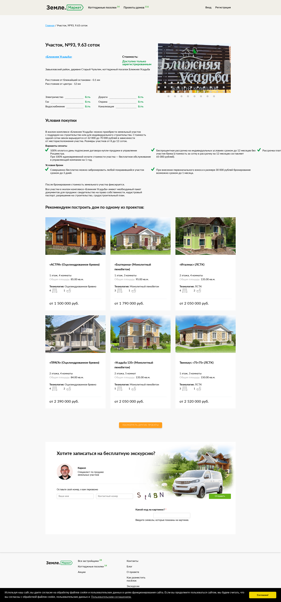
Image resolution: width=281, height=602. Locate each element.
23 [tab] (159, 92)
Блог (129, 566)
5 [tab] (185, 83)
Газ (47, 101)
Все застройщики (88, 561)
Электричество (54, 97)
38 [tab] (194, 96)
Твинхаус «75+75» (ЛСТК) (197, 362)
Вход (208, 7)
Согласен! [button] (262, 595)
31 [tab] (211, 92)
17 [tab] (191, 87)
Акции (82, 572)
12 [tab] (159, 87)
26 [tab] (178, 92)
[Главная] (64, 8)
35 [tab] (175, 96)
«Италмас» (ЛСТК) (192, 264)
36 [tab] (181, 96)
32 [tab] (217, 92)
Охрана (102, 101)
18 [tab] (198, 87)
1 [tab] (159, 83)
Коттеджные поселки (102, 7)
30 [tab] (204, 92)
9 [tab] (211, 83)
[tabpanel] (193, 68)
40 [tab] (207, 96)
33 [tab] (224, 92)
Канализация (106, 106)
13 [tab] (165, 87)
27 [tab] (185, 92)
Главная (49, 25)
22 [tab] (224, 87)
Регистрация (223, 7)
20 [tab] (211, 87)
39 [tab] (201, 96)
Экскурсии (133, 586)
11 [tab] (224, 83)
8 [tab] (204, 83)
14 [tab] (172, 87)
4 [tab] (178, 83)
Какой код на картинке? (142, 509)
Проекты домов (134, 7)
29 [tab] (198, 92)
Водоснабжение (55, 106)
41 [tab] (214, 96)
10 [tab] (217, 83)
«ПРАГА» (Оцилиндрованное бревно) (74, 362)
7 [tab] (198, 83)
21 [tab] (217, 87)
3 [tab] (172, 83)
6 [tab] (191, 83)
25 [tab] (172, 92)
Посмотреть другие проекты (140, 425)
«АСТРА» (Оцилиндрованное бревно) (74, 264)
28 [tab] (191, 92)
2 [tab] (165, 83)
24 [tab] (165, 92)
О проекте (133, 572)
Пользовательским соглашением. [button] (111, 596)
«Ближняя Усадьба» (58, 56)
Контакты (132, 561)
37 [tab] (188, 96)
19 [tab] (204, 87)
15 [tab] (178, 87)
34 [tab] (168, 96)
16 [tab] (185, 87)
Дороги (102, 97)
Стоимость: (130, 56)
